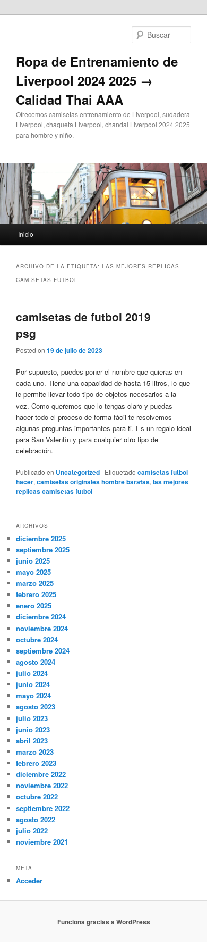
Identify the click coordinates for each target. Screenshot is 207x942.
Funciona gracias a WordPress (103, 922)
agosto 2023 (35, 706)
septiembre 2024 (43, 651)
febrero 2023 (36, 763)
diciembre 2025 (41, 538)
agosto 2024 (35, 662)
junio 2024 (33, 684)
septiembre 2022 (43, 808)
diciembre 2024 (41, 617)
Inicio (25, 233)
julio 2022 (32, 830)
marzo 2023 (35, 752)
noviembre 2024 (42, 628)
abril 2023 (32, 741)
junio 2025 (33, 561)
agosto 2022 (35, 819)
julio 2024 (32, 673)
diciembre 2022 (41, 774)
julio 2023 (32, 718)
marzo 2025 (35, 583)
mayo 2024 (33, 695)
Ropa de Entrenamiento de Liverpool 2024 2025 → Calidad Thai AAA (97, 80)
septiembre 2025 (43, 549)
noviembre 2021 (42, 842)
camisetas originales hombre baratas (93, 481)
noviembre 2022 (42, 785)
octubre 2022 (37, 796)
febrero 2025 (36, 594)
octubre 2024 (37, 639)
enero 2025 (33, 605)
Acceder (29, 880)
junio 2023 (33, 729)
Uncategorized (78, 472)
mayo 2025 (33, 572)
